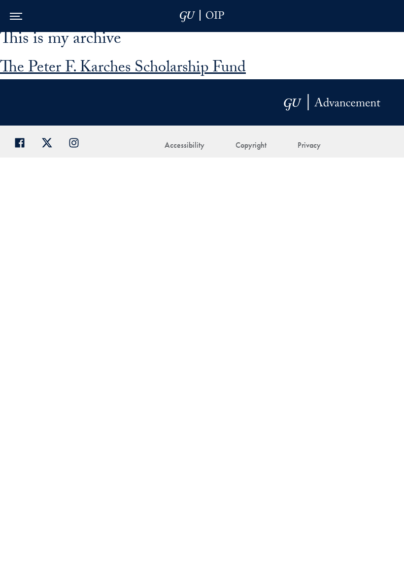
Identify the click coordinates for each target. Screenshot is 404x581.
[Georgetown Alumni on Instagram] (78, 141)
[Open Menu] (16, 16)
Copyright (251, 145)
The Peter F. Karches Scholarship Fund (123, 69)
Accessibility (184, 145)
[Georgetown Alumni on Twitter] (50, 141)
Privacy (309, 145)
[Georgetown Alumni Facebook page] (23, 141)
